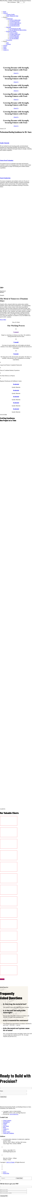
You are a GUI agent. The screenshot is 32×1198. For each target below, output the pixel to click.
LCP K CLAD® (13, 33)
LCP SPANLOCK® (14, 21)
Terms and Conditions (8, 1133)
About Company (7, 1120)
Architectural (9, 18)
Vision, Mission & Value (12, 16)
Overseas (8, 44)
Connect (16, 332)
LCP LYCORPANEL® (15, 23)
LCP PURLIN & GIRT (15, 28)
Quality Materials (4, 143)
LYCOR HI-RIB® (14, 38)
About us (5, 13)
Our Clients (6, 1126)
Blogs (4, 1127)
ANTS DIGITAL (14, 1114)
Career (4, 47)
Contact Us (6, 50)
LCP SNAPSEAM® (14, 24)
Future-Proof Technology (6, 160)
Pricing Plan (6, 1173)
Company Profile (10, 14)
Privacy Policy (6, 1131)
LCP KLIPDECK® (14, 35)
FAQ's (4, 1130)
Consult (16, 342)
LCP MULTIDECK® (14, 34)
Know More (3, 319)
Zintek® (5, 45)
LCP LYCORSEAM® (15, 20)
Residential (16, 384)
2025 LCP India (10, 1162)
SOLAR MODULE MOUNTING (17, 30)
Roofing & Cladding (11, 31)
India (7, 42)
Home (4, 11)
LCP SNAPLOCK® (14, 25)
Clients (5, 48)
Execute (16, 354)
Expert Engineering (5, 178)
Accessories (9, 40)
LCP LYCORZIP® (14, 37)
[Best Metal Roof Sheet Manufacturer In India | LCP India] (3, 9)
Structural (8, 27)
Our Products (6, 1122)
